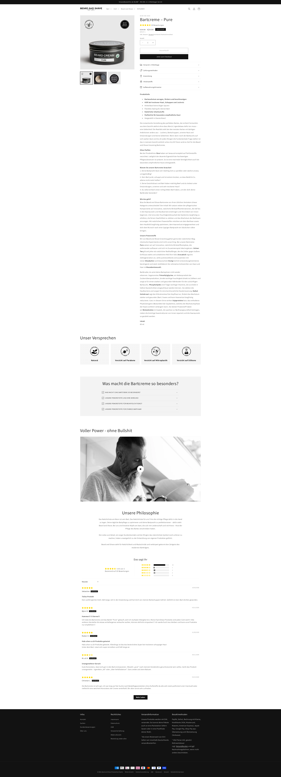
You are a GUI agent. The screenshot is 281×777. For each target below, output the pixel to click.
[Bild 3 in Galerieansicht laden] (114, 78)
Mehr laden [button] (140, 697)
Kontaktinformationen (177, 772)
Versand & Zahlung (117, 731)
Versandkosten (182, 746)
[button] (108, 9)
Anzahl (142, 38)
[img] (87, 588)
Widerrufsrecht (116, 735)
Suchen (82, 723)
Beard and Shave (106, 772)
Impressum (115, 719)
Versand (151, 34)
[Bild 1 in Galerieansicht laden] (86, 78)
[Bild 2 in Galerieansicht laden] (100, 78)
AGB (112, 727)
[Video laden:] (140, 469)
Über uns (83, 731)
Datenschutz (115, 723)
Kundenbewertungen (87, 727)
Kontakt (83, 719)
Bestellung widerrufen (119, 739)
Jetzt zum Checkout (164, 57)
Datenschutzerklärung (142, 772)
